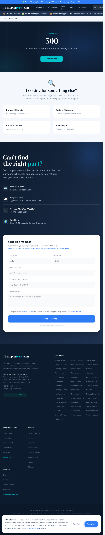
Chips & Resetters (90, 369)
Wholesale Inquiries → (11, 494)
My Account (7, 480)
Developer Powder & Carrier (77, 402)
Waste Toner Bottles (91, 360)
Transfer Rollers (92, 385)
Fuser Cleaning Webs (75, 381)
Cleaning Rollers (92, 381)
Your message (14, 292)
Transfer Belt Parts (91, 398)
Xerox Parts (7, 438)
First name (13, 256)
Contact (72, 7)
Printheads (59, 419)
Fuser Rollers (60, 381)
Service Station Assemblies (92, 411)
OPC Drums (59, 377)
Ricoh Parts (7, 433)
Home (5, 19)
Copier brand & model (18, 280)
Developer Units (61, 364)
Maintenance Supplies (59, 394)
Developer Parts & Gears (76, 385)
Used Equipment (34, 433)
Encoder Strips (60, 415)
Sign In (5, 475)
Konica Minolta (8, 443)
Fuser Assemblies (77, 364)
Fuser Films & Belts (91, 377)
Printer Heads (75, 415)
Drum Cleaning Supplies (60, 402)
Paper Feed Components (60, 373)
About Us (62, 7)
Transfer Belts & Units (92, 364)
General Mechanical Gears (93, 390)
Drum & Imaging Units (76, 360)
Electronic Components (75, 394)
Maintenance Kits (76, 369)
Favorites (6, 489)
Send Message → (51, 318)
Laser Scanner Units (75, 406)
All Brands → (8, 457)
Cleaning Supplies (77, 398)
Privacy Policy (76, 312)
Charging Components (75, 377)
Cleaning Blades (61, 369)
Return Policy (33, 457)
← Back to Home (52, 59)
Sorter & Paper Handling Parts (92, 406)
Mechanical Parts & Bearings (92, 402)
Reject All (76, 524)
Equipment (52, 7)
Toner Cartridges (61, 360)
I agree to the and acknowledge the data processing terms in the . (46, 312)
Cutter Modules (92, 415)
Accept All (91, 524)
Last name (57, 256)
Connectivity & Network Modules (61, 406)
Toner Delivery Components (60, 398)
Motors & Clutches (74, 373)
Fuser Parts (59, 385)
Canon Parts (7, 448)
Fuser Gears (75, 390)
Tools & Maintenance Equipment (59, 411)
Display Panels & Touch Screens (92, 394)
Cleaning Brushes (61, 390)
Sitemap (31, 467)
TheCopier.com (16, 7)
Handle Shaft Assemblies (75, 411)
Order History (8, 485)
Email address (15, 268)
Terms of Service (27, 312)
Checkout (83, 7)
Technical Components (91, 373)
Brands (39, 7)
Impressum (32, 462)
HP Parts (6, 452)
